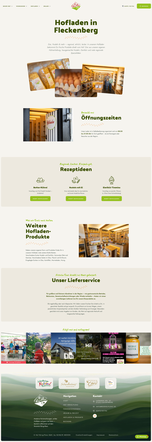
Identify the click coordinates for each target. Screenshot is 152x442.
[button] (7, 6)
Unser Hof (7, 6)
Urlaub (46, 6)
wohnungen (20, 6)
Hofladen (34, 6)
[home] (76, 6)
